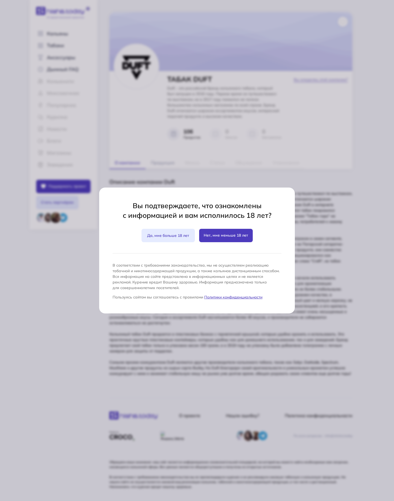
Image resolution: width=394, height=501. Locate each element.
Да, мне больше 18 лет (168, 235)
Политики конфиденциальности (233, 297)
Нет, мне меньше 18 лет (226, 235)
